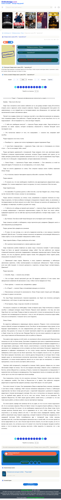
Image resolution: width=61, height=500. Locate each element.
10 (39, 87)
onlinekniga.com (7, 33)
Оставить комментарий (30, 484)
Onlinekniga (12, 2)
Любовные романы (16, 33)
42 (45, 87)
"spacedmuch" (31, 52)
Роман (22, 33)
